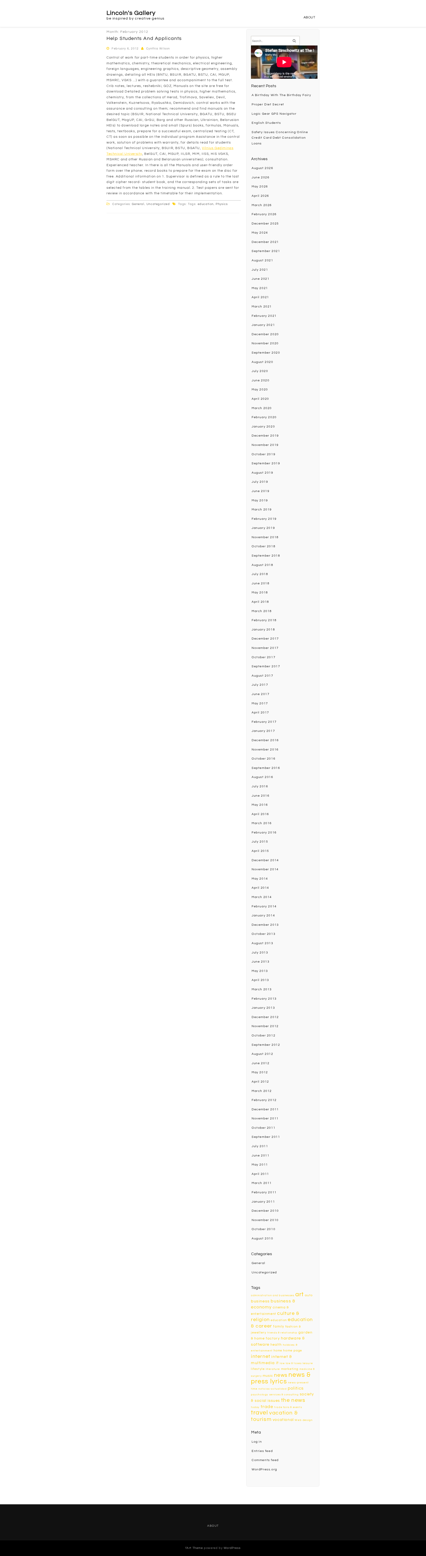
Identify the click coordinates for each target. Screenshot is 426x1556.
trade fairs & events (288, 1407)
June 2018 (260, 583)
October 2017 (263, 657)
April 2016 (260, 814)
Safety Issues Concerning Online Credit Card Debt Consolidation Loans (280, 138)
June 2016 (260, 795)
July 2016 (260, 786)
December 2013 (265, 924)
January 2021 (263, 325)
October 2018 (263, 546)
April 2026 (260, 195)
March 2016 (262, 823)
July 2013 (260, 952)
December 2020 (265, 334)
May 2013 (260, 971)
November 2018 (265, 537)
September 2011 (266, 1136)
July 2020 (260, 371)
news (280, 1375)
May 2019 (260, 500)
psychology (259, 1394)
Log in (257, 1441)
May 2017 (260, 703)
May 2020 (260, 389)
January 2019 (263, 528)
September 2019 (266, 463)
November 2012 (265, 1026)
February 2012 (264, 1100)
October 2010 (263, 1229)
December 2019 (265, 435)
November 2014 (265, 869)
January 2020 (263, 426)
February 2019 (264, 518)
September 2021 (266, 251)
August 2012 (262, 1054)
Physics (222, 204)
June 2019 (260, 491)
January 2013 (263, 1007)
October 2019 (263, 454)
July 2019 (260, 481)
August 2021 (262, 260)
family (278, 1326)
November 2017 (265, 648)
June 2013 (260, 961)
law (282, 1363)
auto (309, 1295)
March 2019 (262, 509)
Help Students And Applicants (144, 38)
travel (259, 1413)
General (138, 204)
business (260, 1301)
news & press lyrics (281, 1378)
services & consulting (284, 1394)
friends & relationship (282, 1332)
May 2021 (260, 288)
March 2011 (262, 1183)
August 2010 (262, 1238)
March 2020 (262, 408)
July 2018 (260, 574)
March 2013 (262, 989)
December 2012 (265, 1017)
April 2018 (260, 601)
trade (267, 1406)
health (276, 1344)
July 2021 (260, 269)
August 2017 (262, 675)
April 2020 (260, 398)
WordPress (232, 1548)
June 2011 (260, 1155)
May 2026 (260, 186)
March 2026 (262, 205)
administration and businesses (272, 1295)
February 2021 (264, 315)
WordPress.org (264, 1469)
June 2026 (260, 177)
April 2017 (260, 712)
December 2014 (265, 860)
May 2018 (260, 592)
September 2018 (266, 555)
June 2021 (260, 278)
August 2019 (262, 472)
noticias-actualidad (272, 1389)
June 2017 (260, 694)
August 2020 (262, 362)
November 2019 (265, 445)
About (309, 17)
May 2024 (260, 232)
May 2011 (260, 1164)
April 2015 (260, 851)
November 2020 (265, 343)
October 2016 (263, 758)
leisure (308, 1363)
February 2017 (264, 721)
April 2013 (260, 980)
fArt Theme (194, 1548)
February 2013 (264, 998)
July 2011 (260, 1146)
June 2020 (260, 380)
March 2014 (262, 897)
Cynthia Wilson (158, 48)
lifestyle (258, 1369)
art (299, 1294)
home (278, 1350)
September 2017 (266, 666)
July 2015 (260, 841)
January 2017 (263, 731)
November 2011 (265, 1118)
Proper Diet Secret (268, 104)
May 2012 (260, 1072)
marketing (289, 1369)
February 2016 (264, 832)
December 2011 (265, 1109)
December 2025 (265, 223)
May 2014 (260, 878)
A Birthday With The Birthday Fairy (281, 95)
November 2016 (265, 749)
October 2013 (263, 934)
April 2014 (260, 887)
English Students (266, 122)
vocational (283, 1420)
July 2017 (260, 684)
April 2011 (260, 1174)
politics (296, 1388)
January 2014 (263, 915)
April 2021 (260, 297)
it (277, 1363)
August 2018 (262, 565)
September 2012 (266, 1044)
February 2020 (264, 417)
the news (293, 1400)
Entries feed (262, 1451)
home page (292, 1350)
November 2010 (265, 1220)
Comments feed (265, 1460)
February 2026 (264, 214)
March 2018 (262, 611)
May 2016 (260, 804)
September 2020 (266, 352)
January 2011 (263, 1201)
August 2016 (262, 777)
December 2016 (265, 740)
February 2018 (264, 620)
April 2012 (260, 1081)
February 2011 (264, 1192)
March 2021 (262, 306)
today (255, 1407)
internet (260, 1356)
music (268, 1375)
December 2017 (265, 638)
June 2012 (260, 1063)
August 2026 (262, 168)
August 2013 (262, 943)
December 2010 (265, 1210)
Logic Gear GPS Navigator (274, 113)
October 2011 (263, 1127)
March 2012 (262, 1091)
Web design (304, 1420)
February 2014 (264, 906)
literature (273, 1369)
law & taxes (294, 1363)
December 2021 (265, 242)
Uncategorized (158, 204)
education (206, 204)
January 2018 (263, 629)
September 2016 (266, 768)
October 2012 (263, 1035)
